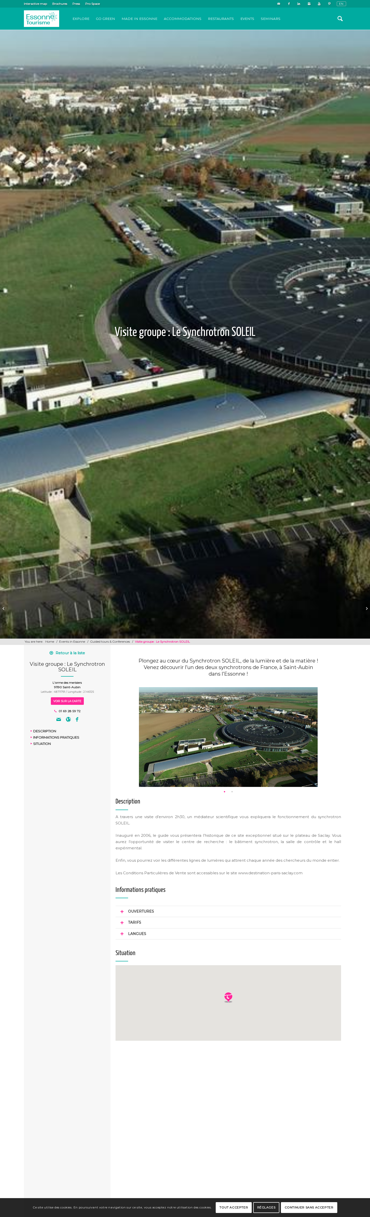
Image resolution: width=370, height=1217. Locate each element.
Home (49, 641)
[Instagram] (309, 4)
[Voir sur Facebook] (77, 720)
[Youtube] (319, 4)
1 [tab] (224, 791)
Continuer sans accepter (309, 1207)
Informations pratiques (56, 737)
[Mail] (278, 4)
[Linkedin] (299, 4)
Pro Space (92, 4)
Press (76, 4)
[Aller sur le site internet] (68, 720)
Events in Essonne (72, 641)
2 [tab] (232, 791)
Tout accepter (233, 1207)
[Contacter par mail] (58, 720)
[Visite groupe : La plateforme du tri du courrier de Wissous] (4, 608)
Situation (42, 744)
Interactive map (35, 4)
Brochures (59, 4)
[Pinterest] (329, 4)
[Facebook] (288, 4)
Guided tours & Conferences (110, 641)
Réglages (266, 1207)
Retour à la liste (70, 652)
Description (44, 731)
